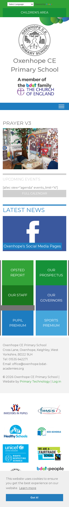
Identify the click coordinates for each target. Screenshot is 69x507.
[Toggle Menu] (61, 106)
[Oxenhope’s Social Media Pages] (34, 233)
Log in (56, 381)
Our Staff (17, 295)
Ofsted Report (17, 272)
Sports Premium (51, 323)
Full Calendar (34, 193)
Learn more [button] (27, 488)
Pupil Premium (17, 323)
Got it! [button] (34, 497)
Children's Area (34, 12)
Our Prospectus (51, 272)
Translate (57, 4)
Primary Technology (35, 381)
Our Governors (51, 297)
